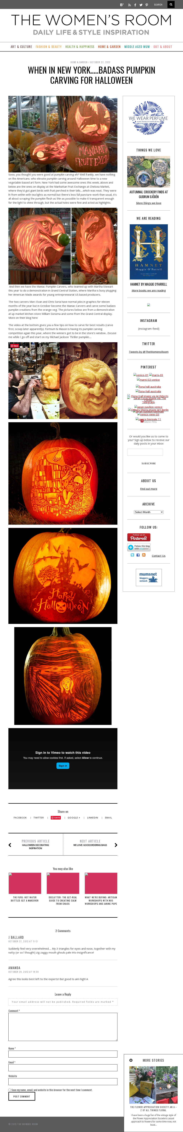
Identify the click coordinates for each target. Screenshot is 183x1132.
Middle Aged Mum (137, 47)
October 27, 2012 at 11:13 (23, 941)
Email (108, 817)
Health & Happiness (80, 47)
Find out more (148, 488)
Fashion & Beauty (49, 47)
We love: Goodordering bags (90, 843)
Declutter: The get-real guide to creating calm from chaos (63, 900)
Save (57, 817)
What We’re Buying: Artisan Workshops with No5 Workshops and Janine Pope (101, 900)
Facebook (21, 817)
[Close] (131, 1060)
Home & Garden (109, 47)
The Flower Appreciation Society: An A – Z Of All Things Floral (153, 1108)
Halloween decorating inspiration (36, 844)
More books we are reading (149, 290)
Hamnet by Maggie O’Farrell (148, 284)
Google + (74, 817)
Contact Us (158, 555)
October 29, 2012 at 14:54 (23, 971)
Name (12, 1048)
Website (12, 1076)
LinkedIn (93, 817)
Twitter (39, 817)
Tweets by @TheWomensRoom (149, 351)
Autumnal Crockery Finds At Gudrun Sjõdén (149, 194)
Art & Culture (21, 47)
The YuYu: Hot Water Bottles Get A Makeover (25, 899)
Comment (14, 1011)
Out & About (163, 47)
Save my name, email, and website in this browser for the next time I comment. (51, 1090)
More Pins (150, 421)
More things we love (148, 203)
